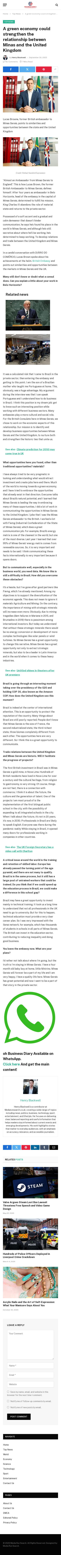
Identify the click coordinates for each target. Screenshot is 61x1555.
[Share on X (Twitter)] (27, 69)
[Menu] (5, 5)
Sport (5, 1473)
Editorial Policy (10, 1518)
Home (6, 1445)
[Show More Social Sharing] (55, 69)
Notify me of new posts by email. (25, 1407)
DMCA (6, 1513)
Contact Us (8, 1483)
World (6, 1454)
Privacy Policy (10, 1522)
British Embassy (41, 261)
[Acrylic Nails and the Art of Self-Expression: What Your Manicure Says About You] (30, 1282)
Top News (9, 22)
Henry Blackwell (19, 57)
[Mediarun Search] (30, 5)
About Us (7, 1503)
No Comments (11, 62)
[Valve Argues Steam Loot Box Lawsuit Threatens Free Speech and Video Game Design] (30, 1182)
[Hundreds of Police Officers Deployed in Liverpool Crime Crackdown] (30, 1234)
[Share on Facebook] (11, 69)
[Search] (56, 5)
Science (7, 1464)
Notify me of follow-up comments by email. (30, 1401)
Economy (7, 1459)
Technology (9, 1469)
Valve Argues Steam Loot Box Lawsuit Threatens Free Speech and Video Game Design (26, 1205)
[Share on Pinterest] (44, 69)
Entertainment (10, 1478)
